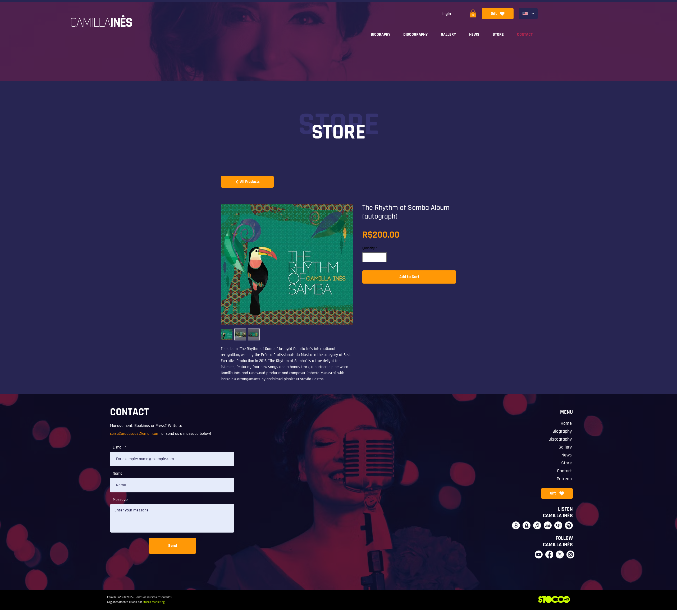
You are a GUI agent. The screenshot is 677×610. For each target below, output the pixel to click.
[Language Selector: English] (528, 13)
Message (120, 500)
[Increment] (383, 257)
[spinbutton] (374, 257)
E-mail (118, 447)
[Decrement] (366, 257)
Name (117, 474)
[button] (473, 13)
